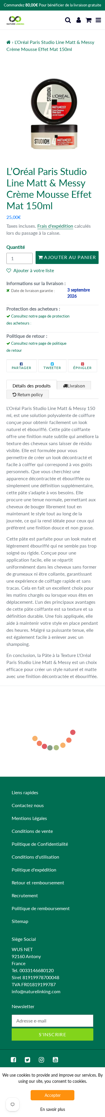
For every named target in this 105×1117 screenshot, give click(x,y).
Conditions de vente (32, 831)
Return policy (29, 394)
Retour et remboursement (38, 882)
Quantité (15, 247)
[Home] (8, 42)
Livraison (76, 385)
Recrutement (25, 895)
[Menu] (98, 20)
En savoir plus (52, 1109)
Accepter (53, 1095)
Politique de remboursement (41, 908)
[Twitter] (27, 1059)
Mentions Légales (29, 818)
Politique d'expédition (34, 869)
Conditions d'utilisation (35, 856)
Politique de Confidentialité (40, 844)
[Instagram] (41, 1059)
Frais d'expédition (55, 226)
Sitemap (20, 921)
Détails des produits (32, 385)
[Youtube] (55, 1059)
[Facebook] (13, 1059)
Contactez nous (28, 805)
